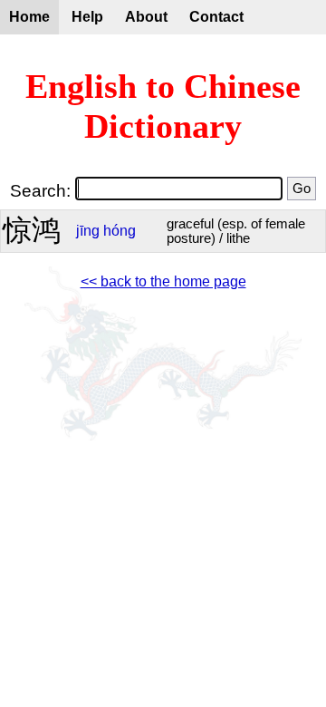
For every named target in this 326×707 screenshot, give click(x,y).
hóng (119, 230)
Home (29, 16)
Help (87, 16)
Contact (216, 16)
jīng (88, 230)
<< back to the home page (163, 281)
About (146, 16)
